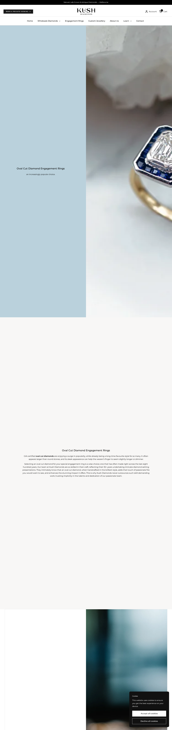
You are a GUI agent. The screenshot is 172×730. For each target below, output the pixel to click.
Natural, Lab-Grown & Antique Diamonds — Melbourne (86, 2)
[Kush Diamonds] (86, 11)
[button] (163, 11)
